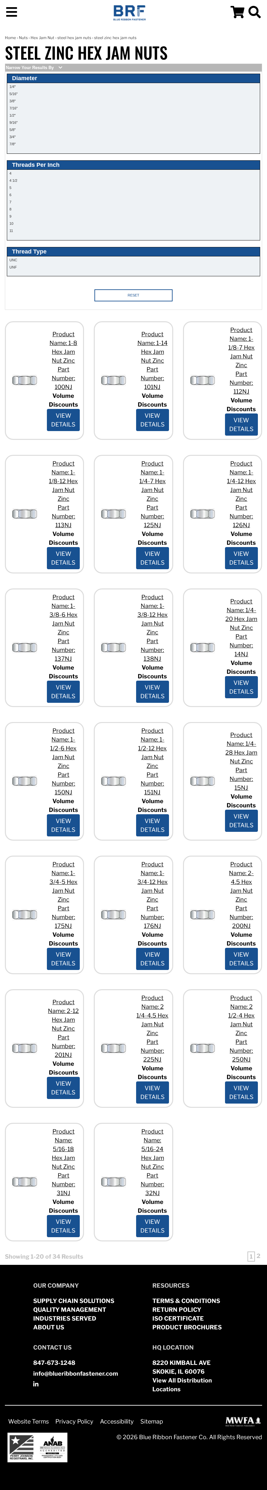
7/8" (12, 144)
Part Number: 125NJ (152, 516)
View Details (63, 420)
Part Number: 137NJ (63, 650)
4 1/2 (13, 180)
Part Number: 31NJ (63, 1184)
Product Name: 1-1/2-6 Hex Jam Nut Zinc (63, 748)
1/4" (12, 87)
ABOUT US (48, 1327)
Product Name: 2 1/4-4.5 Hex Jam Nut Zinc (152, 1015)
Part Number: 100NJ (63, 378)
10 (11, 223)
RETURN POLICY (176, 1309)
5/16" (13, 94)
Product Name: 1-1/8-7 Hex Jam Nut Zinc (241, 347)
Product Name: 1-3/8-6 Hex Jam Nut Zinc (63, 615)
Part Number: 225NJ (152, 1050)
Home (10, 37)
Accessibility (117, 1421)
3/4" (12, 137)
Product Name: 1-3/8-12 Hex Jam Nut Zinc (152, 615)
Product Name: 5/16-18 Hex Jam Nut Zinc (63, 1149)
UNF (13, 267)
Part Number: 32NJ (152, 1184)
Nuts (23, 37)
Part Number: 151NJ (152, 783)
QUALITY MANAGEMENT (69, 1309)
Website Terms (28, 1421)
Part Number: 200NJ (241, 917)
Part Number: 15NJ (241, 779)
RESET (133, 295)
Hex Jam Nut (42, 37)
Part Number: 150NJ (63, 783)
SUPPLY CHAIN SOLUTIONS (73, 1300)
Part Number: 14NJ (241, 645)
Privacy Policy (74, 1421)
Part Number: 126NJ (241, 516)
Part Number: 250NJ (241, 1050)
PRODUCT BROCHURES (187, 1327)
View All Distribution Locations (182, 1385)
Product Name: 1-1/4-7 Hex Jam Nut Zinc (152, 481)
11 (11, 231)
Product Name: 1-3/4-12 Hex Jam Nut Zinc (152, 882)
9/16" (13, 122)
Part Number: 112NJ (241, 382)
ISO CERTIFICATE (178, 1318)
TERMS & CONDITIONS (186, 1300)
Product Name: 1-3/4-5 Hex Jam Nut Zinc (63, 882)
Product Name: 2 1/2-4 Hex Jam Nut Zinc (241, 1015)
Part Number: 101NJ (152, 378)
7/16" (13, 108)
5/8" (12, 130)
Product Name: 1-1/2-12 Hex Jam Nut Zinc (152, 748)
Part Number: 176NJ (152, 917)
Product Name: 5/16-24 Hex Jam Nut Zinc (152, 1149)
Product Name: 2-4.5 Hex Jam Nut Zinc (241, 882)
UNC (13, 260)
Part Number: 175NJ (63, 917)
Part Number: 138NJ (152, 650)
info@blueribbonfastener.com (75, 1373)
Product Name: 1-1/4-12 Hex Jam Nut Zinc (241, 481)
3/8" (12, 101)
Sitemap (151, 1421)
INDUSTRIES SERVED (64, 1318)
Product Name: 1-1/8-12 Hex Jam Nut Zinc (63, 481)
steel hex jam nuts (74, 37)
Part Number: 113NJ (63, 516)
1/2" (12, 115)
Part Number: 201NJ (63, 1046)
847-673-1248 (54, 1362)
